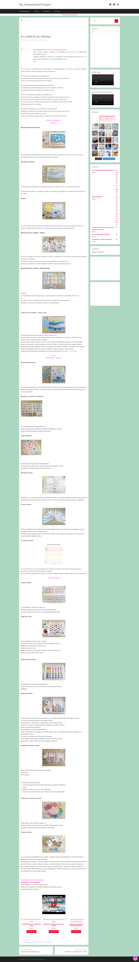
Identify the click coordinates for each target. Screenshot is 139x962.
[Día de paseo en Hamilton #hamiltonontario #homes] (102, 126)
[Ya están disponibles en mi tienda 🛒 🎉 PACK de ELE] (95, 133)
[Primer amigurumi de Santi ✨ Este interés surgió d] (115, 153)
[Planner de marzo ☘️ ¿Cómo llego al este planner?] (115, 140)
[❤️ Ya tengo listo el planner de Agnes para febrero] (102, 153)
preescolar (50, 942)
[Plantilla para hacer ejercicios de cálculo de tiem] (108, 133)
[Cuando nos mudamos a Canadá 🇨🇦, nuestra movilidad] (95, 147)
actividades (25, 942)
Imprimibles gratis (24, 11)
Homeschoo (44, 942)
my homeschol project (41, 40)
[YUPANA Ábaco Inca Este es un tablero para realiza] (102, 147)
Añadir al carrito (31, 931)
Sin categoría (26, 940)
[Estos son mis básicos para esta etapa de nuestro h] (95, 140)
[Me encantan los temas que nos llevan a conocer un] (95, 126)
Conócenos (46, 11)
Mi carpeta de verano (59, 49)
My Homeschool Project (35, 4)
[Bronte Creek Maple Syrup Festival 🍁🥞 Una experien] (102, 133)
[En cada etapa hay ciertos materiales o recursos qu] (95, 153)
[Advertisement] (105, 268)
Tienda (36, 11)
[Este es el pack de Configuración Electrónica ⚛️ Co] (108, 126)
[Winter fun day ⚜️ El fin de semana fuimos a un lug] (108, 147)
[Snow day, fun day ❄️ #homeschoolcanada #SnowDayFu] (108, 153)
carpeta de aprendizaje (34, 942)
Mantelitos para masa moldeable (30, 882)
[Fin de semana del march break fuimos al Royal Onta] (115, 133)
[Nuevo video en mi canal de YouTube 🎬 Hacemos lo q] (115, 147)
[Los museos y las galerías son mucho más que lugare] (108, 140)
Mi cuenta (57, 11)
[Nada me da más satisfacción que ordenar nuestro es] (102, 140)
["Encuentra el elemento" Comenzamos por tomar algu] (115, 126)
